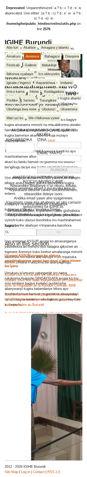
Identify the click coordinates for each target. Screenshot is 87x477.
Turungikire (48, 100)
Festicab (12, 65)
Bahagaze (52, 56)
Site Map (11, 472)
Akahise (29, 47)
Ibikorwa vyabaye (19, 74)
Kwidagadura (54, 91)
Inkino (34, 91)
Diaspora (72, 56)
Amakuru (13, 56)
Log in (51, 140)
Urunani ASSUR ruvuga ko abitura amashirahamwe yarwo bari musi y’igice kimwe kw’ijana (43, 260)
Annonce (32, 56)
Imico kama (15, 91)
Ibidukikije (49, 65)
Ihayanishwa (45, 83)
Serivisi (28, 100)
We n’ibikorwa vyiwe (44, 118)
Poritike (12, 100)
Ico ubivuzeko (49, 74)
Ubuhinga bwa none (21, 109)
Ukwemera (69, 109)
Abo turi (12, 47)
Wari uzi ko (14, 118)
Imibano (66, 83)
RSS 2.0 (53, 472)
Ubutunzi (48, 109)
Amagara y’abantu (55, 47)
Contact (39, 472)
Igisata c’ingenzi (18, 83)
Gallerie (30, 65)
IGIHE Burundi (28, 42)
